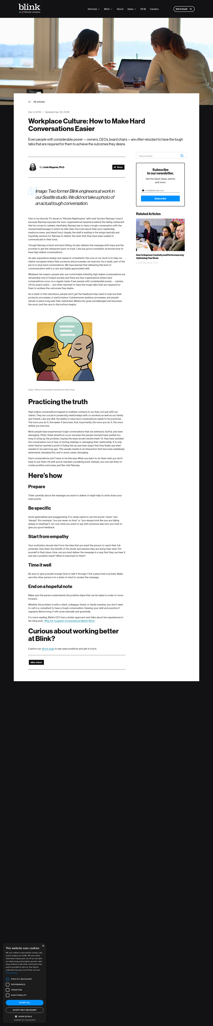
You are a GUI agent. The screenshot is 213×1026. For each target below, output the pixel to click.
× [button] (43, 946)
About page (48, 648)
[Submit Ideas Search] (182, 155)
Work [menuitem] (107, 9)
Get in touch (181, 9)
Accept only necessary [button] (24, 1010)
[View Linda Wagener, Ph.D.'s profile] (34, 167)
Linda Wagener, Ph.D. (53, 167)
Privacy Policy (11, 973)
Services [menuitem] (92, 9)
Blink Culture (36, 662)
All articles (39, 101)
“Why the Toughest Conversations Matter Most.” (69, 620)
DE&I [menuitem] (143, 9)
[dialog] (24, 983)
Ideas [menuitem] (130, 9)
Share (120, 167)
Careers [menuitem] (154, 9)
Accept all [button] (24, 1002)
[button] (24, 1016)
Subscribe (160, 198)
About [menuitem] (120, 9)
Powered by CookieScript (25, 1020)
